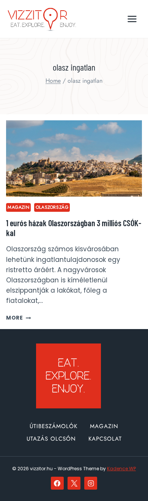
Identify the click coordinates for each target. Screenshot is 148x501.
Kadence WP (121, 468)
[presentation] (74, 158)
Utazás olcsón (51, 439)
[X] (74, 483)
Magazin (18, 207)
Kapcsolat (105, 439)
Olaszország (52, 207)
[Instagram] (90, 483)
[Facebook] (57, 483)
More (18, 317)
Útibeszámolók (53, 426)
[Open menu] (131, 18)
